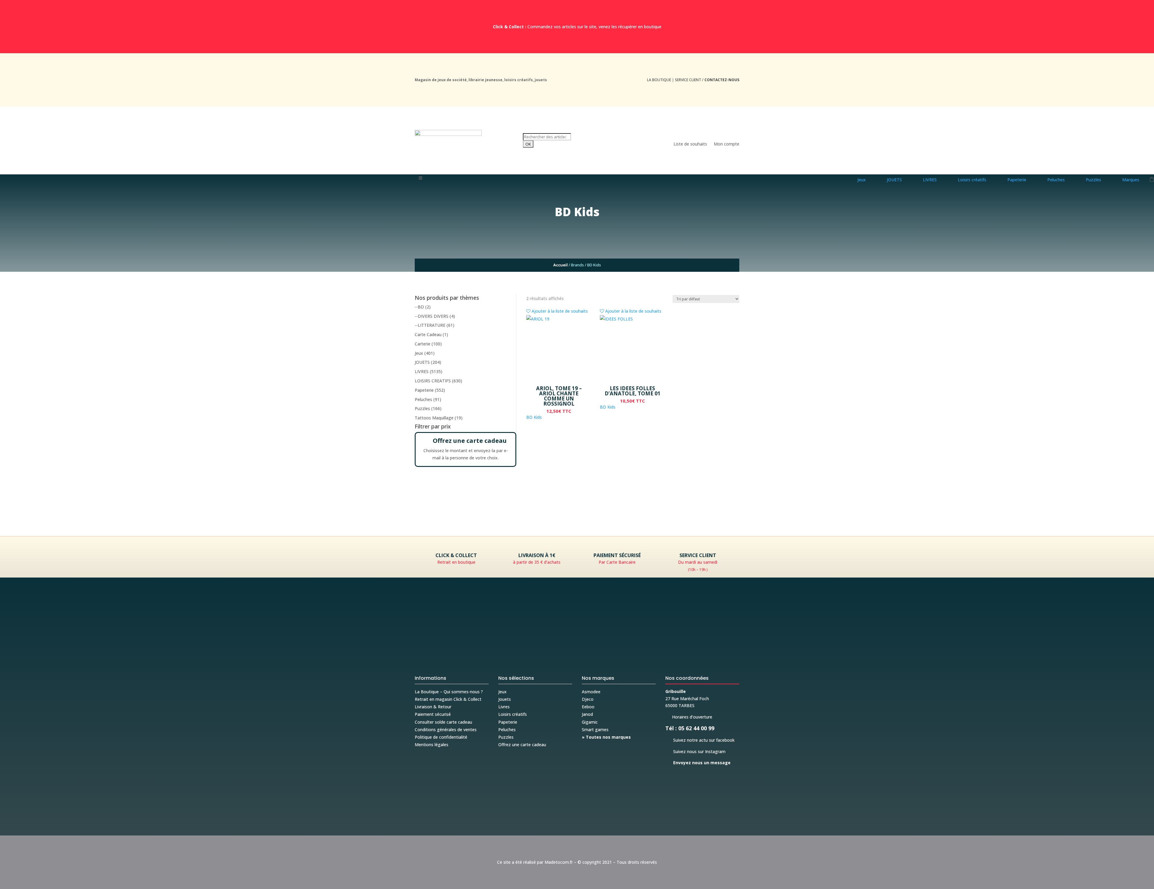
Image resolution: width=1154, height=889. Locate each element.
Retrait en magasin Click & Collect (448, 699)
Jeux (419, 353)
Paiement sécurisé (433, 714)
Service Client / (707, 79)
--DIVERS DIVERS (431, 316)
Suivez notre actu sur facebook (699, 740)
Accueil (560, 265)
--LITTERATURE (430, 325)
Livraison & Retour (433, 707)
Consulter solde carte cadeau (443, 722)
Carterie (422, 344)
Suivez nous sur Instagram (695, 751)
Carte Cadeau (428, 334)
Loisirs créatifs (512, 714)
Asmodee (591, 691)
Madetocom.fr (559, 862)
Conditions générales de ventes (446, 729)
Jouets (504, 699)
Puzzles (422, 408)
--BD (419, 307)
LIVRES (422, 371)
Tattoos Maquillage (434, 418)
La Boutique (659, 79)
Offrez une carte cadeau (522, 744)
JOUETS (422, 362)
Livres (504, 707)
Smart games (595, 729)
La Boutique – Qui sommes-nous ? (449, 691)
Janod (587, 714)
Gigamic (590, 722)
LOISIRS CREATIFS (433, 381)
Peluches (423, 399)
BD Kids (534, 417)
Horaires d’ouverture (688, 717)
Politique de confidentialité (441, 737)
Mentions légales (431, 744)
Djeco (588, 699)
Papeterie (424, 390)
